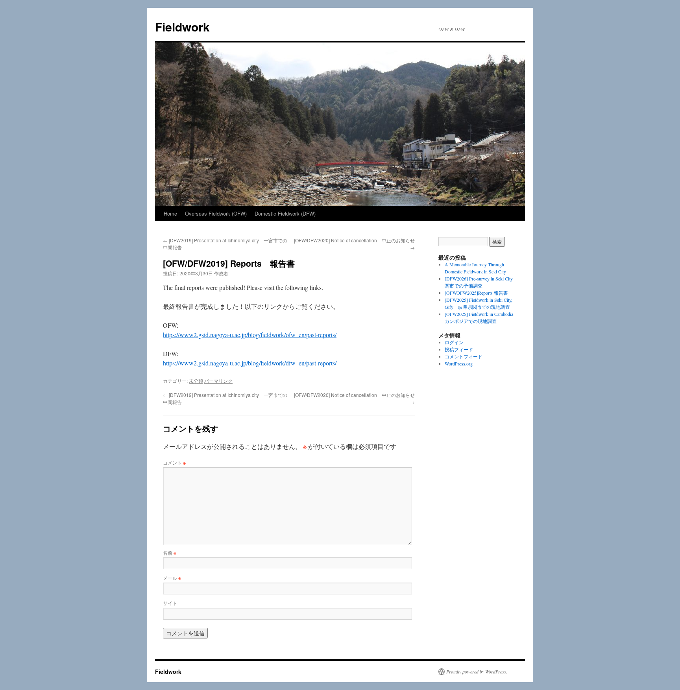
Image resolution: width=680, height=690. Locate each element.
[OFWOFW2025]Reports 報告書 (476, 293)
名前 (169, 552)
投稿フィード (459, 349)
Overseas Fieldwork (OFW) (216, 213)
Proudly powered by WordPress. (476, 671)
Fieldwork (182, 26)
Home (170, 213)
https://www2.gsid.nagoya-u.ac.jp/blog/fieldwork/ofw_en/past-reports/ (249, 334)
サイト (170, 603)
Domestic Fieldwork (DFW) (285, 213)
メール (172, 577)
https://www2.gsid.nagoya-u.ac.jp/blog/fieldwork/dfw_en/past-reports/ (249, 363)
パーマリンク (218, 380)
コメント (174, 462)
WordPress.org (459, 363)
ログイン (454, 342)
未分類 (196, 380)
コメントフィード (463, 356)
